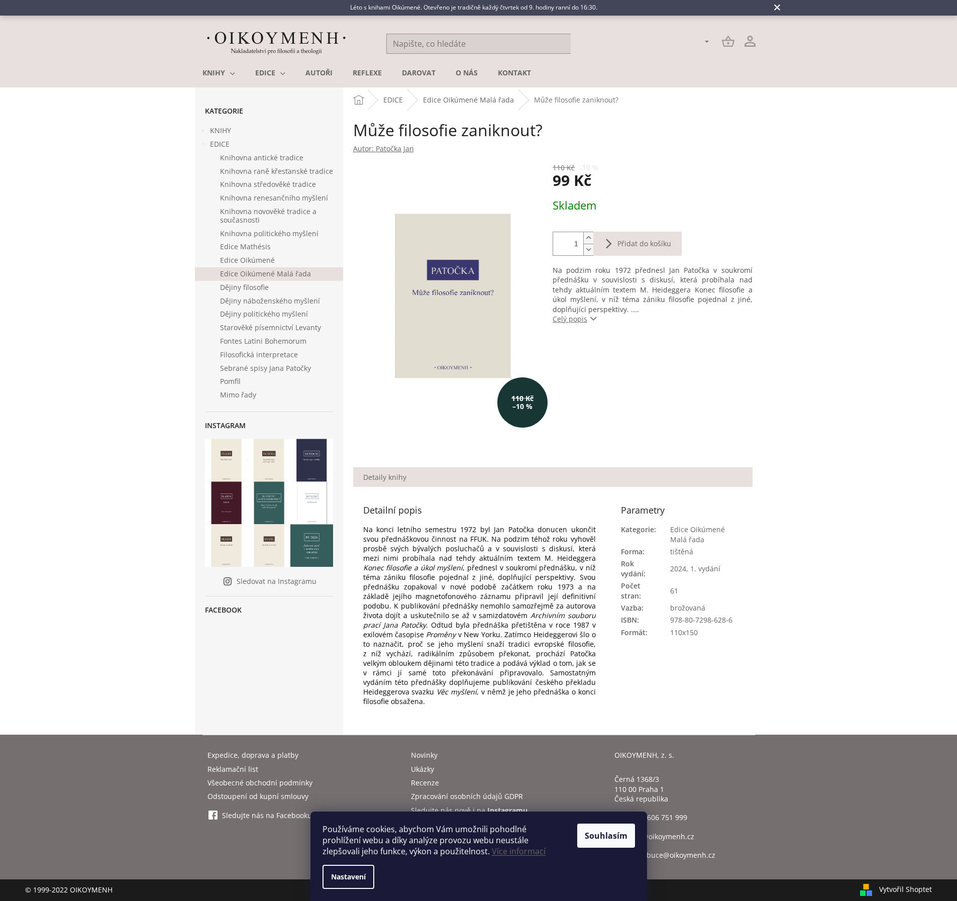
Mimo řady (238, 394)
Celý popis (570, 319)
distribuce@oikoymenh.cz (672, 855)
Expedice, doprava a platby (252, 755)
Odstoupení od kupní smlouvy (257, 796)
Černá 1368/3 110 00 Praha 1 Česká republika (641, 789)
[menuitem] (218, 73)
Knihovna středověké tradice (268, 184)
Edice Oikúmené (247, 260)
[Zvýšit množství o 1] (588, 238)
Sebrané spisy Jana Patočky (265, 368)
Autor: (383, 148)
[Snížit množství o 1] (588, 249)
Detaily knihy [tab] (384, 477)
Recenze (425, 782)
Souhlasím (606, 835)
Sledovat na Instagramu (276, 581)
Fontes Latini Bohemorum (263, 341)
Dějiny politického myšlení (264, 314)
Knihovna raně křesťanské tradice (276, 171)
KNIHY (220, 130)
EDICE (220, 144)
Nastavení (348, 876)
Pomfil (230, 381)
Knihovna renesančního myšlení (274, 198)
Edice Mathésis (245, 246)
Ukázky (422, 769)
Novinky (424, 755)
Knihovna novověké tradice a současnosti (268, 216)
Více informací (519, 851)
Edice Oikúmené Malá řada (265, 273)
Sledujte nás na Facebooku (267, 815)
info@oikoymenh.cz (661, 836)
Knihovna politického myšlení (269, 233)
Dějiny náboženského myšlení (270, 301)
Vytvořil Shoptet (905, 889)
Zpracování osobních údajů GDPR (467, 796)
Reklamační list (232, 769)
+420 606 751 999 (658, 817)
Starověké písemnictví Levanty (270, 327)
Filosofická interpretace (259, 354)
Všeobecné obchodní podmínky (259, 782)
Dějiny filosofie (244, 287)
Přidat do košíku (644, 243)
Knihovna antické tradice (261, 157)
